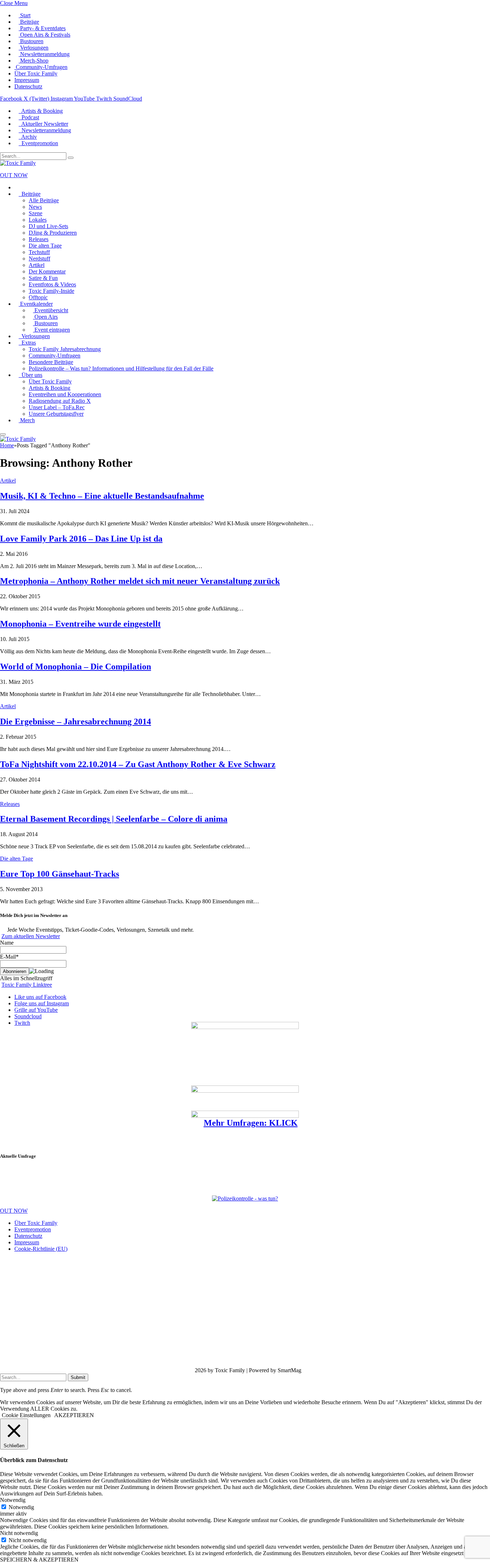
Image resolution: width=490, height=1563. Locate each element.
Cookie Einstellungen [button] (26, 1415)
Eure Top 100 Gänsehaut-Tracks (59, 874)
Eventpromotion (38, 143)
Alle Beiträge (44, 200)
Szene (35, 213)
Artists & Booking (41, 111)
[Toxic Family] (18, 163)
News (35, 207)
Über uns (30, 375)
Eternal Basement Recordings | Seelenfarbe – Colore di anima (113, 819)
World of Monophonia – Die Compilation (75, 666)
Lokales (38, 220)
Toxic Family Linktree (26, 985)
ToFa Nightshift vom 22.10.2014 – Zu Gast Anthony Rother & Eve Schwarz (137, 764)
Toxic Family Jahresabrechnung (65, 349)
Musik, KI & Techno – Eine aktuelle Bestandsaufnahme (102, 496)
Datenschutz (28, 86)
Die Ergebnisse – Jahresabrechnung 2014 (75, 721)
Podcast (29, 117)
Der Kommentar (47, 271)
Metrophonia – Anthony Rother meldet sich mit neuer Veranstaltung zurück (140, 581)
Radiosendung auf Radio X (60, 401)
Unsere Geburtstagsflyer (56, 414)
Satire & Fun (43, 278)
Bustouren (31, 41)
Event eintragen (51, 330)
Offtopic (38, 297)
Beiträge (29, 22)
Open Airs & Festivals (44, 35)
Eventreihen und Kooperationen (65, 394)
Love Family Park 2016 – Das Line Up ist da (81, 538)
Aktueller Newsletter (43, 124)
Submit (78, 1377)
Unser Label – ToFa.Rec (57, 407)
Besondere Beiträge (51, 362)
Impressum (26, 80)
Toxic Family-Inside (51, 291)
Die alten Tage (45, 246)
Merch (27, 420)
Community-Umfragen (40, 67)
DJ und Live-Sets (48, 226)
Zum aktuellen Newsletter (30, 936)
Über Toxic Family (35, 73)
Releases (38, 239)
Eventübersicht (50, 310)
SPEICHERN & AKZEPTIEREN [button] (39, 1560)
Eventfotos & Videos (52, 284)
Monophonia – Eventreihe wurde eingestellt (80, 623)
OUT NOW (14, 175)
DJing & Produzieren (53, 233)
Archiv (28, 137)
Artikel (36, 265)
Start (24, 15)
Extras (27, 343)
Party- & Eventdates (42, 28)
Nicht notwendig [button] (19, 1533)
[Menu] (3, 434)
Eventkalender (36, 304)
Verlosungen (33, 48)
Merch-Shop (33, 60)
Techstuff (39, 252)
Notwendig (21, 1507)
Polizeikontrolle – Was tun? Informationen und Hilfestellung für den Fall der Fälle (121, 368)
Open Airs (45, 317)
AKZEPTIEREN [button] (74, 1415)
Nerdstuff (39, 258)
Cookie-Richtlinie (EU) (40, 1249)
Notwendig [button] (12, 1500)
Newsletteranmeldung (44, 54)
